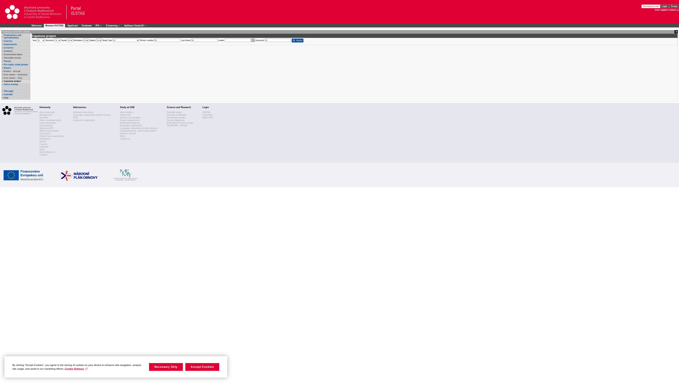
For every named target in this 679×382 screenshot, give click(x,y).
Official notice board (49, 131)
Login (664, 6)
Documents (44, 133)
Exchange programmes (131, 125)
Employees (44, 139)
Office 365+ (207, 117)
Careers (43, 144)
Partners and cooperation (51, 136)
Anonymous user (651, 6)
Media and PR (46, 128)
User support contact (665, 10)
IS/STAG (206, 112)
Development (45, 125)
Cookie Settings (74, 368)
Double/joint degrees (130, 123)
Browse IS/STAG (54, 25)
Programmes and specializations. (12, 36)
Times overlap (11, 84)
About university (47, 112)
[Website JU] (35, 12)
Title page (8, 91)
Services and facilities (130, 117)
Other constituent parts (50, 120)
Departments (10, 44)
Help (6, 98)
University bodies (47, 123)
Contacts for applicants (84, 120)
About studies (126, 112)
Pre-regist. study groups (16, 64)
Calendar (8, 94)
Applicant (72, 25)
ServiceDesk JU (47, 152)
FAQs (42, 149)
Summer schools (128, 133)
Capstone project (12, 81)
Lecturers (9, 48)
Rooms (7, 68)
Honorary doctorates (176, 115)
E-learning (207, 115)
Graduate (87, 25)
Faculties (43, 117)
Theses (7, 61)
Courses (8, 41)
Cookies (43, 155)
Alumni (42, 141)
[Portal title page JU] (76, 12)
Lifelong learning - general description (138, 131)
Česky (674, 6)
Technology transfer (176, 117)
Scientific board (174, 112)
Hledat (299, 40)
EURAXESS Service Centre (180, 123)
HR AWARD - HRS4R (177, 125)
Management (45, 115)
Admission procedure (83, 112)
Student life (125, 115)
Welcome (36, 25)
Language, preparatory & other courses (92, 115)
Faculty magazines (176, 120)
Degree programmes (130, 120)
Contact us (125, 139)
